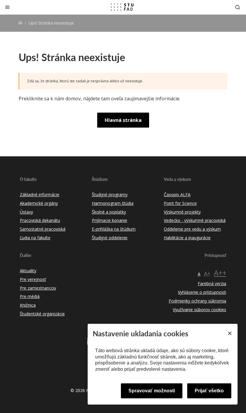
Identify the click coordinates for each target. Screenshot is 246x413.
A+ (207, 273)
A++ (220, 273)
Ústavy (26, 212)
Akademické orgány (39, 203)
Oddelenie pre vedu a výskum (192, 229)
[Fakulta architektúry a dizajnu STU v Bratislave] (122, 7)
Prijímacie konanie (109, 220)
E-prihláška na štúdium (114, 229)
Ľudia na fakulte (35, 237)
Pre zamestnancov (38, 288)
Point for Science (180, 203)
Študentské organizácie (42, 314)
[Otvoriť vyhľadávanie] (237, 7)
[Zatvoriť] (7, 7)
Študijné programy (110, 194)
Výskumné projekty (182, 212)
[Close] (229, 333)
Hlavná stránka (123, 120)
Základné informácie (39, 194)
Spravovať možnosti (151, 390)
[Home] (20, 23)
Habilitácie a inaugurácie (187, 237)
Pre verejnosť (33, 279)
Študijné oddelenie (110, 237)
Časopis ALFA (177, 194)
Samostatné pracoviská (42, 229)
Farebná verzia (212, 283)
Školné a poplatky (109, 212)
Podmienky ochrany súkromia (197, 301)
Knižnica (28, 305)
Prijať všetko (209, 390)
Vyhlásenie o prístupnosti (202, 292)
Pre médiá (30, 296)
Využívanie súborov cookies (199, 309)
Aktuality (28, 270)
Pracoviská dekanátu (40, 220)
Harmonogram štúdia (113, 203)
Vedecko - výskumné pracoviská (195, 220)
